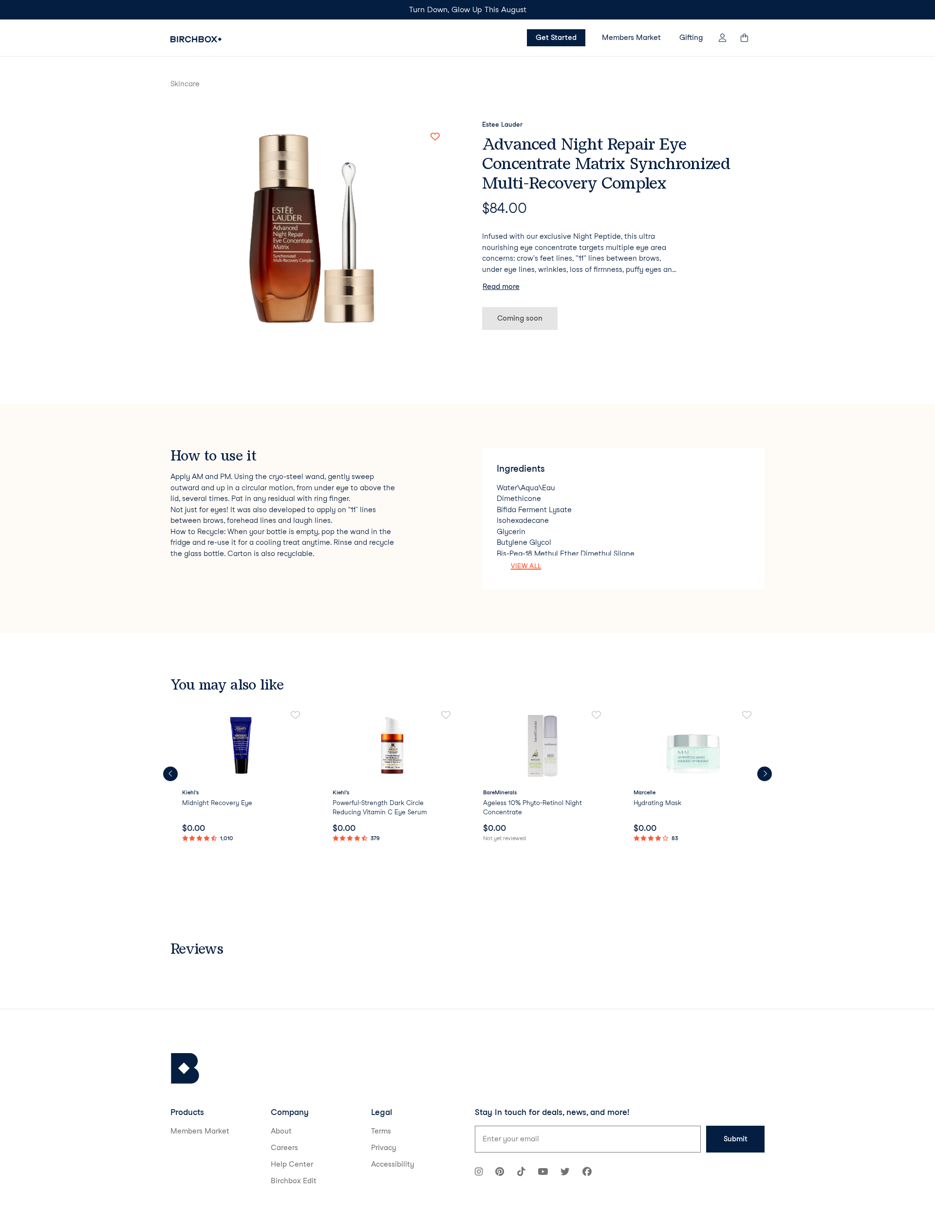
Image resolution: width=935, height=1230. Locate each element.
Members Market (631, 37)
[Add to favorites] (435, 137)
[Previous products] (170, 774)
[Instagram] (479, 1172)
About (281, 1131)
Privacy (383, 1147)
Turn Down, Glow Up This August (467, 9)
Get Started (556, 37)
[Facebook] (587, 1172)
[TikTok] (521, 1172)
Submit (736, 1138)
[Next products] (764, 774)
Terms (381, 1131)
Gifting (691, 37)
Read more (501, 286)
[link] (241, 777)
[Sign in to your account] (722, 37)
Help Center (292, 1164)
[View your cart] (749, 37)
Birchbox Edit (294, 1180)
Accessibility (392, 1164)
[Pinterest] (499, 1172)
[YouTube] (543, 1172)
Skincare (185, 83)
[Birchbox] (185, 1068)
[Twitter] (565, 1172)
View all (526, 566)
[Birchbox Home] (196, 39)
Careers (284, 1147)
